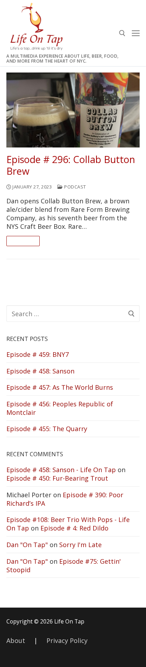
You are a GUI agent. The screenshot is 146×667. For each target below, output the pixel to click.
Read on (23, 241)
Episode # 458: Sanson (40, 371)
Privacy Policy (67, 640)
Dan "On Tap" (27, 544)
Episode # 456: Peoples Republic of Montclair (59, 408)
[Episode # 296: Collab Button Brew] (73, 109)
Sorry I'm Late (80, 544)
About (15, 640)
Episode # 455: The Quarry (46, 428)
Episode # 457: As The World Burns (59, 387)
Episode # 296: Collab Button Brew (70, 165)
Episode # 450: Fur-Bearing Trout (57, 478)
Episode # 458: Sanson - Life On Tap (61, 469)
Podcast (74, 187)
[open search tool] (122, 33)
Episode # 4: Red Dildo (74, 528)
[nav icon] (136, 33)
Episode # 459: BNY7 (37, 354)
